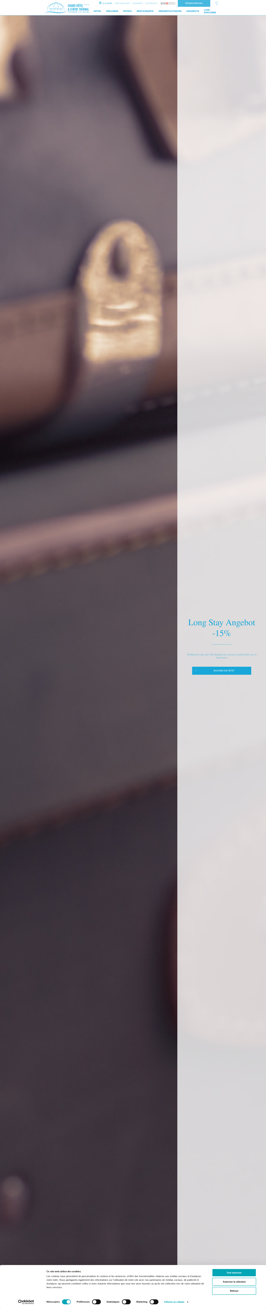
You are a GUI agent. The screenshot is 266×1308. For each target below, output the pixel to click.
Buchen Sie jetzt (224, 670)
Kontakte (138, 3)
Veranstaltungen (169, 11)
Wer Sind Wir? (122, 3)
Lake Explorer (210, 11)
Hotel (97, 11)
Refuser (234, 1291)
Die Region (151, 3)
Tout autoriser (234, 1272)
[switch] (96, 1301)
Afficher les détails (174, 1302)
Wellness (112, 11)
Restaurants (145, 11)
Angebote (192, 11)
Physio (127, 11)
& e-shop (107, 3)
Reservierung (194, 3)
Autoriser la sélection (234, 1281)
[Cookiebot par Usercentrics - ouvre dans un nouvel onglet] (26, 1302)
